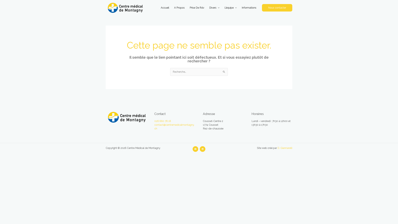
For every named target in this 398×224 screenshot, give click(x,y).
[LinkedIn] (202, 149)
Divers (212, 7)
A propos (179, 7)
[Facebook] (195, 149)
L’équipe (229, 7)
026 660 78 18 (162, 121)
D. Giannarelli (285, 148)
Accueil (165, 7)
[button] (277, 8)
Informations (249, 7)
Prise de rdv (197, 7)
